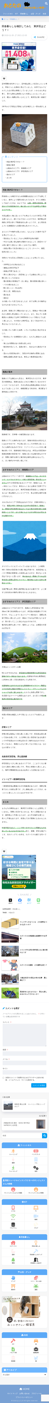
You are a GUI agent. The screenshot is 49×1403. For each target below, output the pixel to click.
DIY (13, 1344)
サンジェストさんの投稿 (36, 1193)
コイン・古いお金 (36, 1281)
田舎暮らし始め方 (36, 1263)
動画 (36, 1219)
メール (6, 1059)
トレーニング (13, 1154)
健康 (13, 1163)
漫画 (36, 1289)
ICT (16, 14)
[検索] (44, 1135)
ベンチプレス (36, 1154)
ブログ (36, 1228)
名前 (5, 1050)
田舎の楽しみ (36, 1246)
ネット (13, 1219)
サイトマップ (12, 1393)
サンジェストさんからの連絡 (13, 1193)
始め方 (12, 913)
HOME (26, 1389)
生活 (44, 14)
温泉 (13, 1254)
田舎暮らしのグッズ (36, 1254)
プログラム (13, 1228)
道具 (36, 1171)
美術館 (13, 1361)
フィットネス (8, 14)
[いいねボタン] (4, 78)
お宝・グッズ (35, 14)
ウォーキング (13, 1171)
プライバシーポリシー (24, 1397)
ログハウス (13, 1246)
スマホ (13, 1211)
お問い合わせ (24, 1393)
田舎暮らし (24, 14)
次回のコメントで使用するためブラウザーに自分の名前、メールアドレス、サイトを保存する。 (24, 1079)
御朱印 (13, 1289)
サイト (5, 1068)
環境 (13, 1263)
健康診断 (36, 1352)
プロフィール (36, 1393)
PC (36, 1211)
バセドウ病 (13, 1352)
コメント (7, 1022)
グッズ (13, 1281)
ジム (36, 1163)
